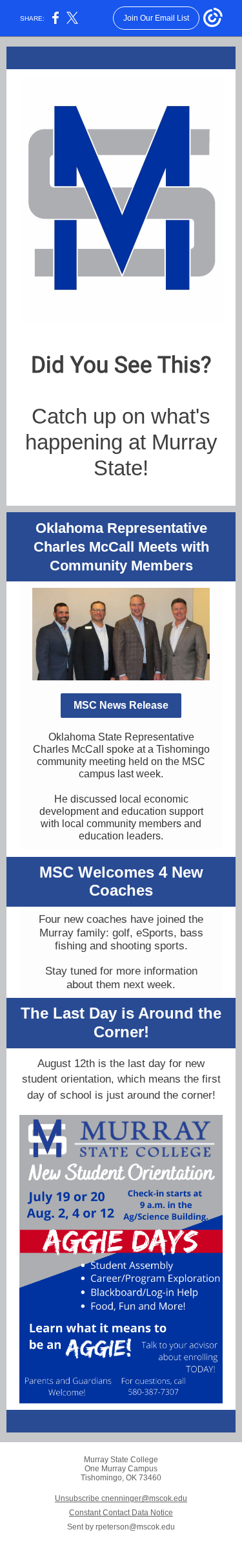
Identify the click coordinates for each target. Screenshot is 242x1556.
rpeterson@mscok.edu (135, 1526)
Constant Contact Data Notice (121, 1512)
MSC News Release (121, 705)
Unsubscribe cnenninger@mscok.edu (121, 1498)
